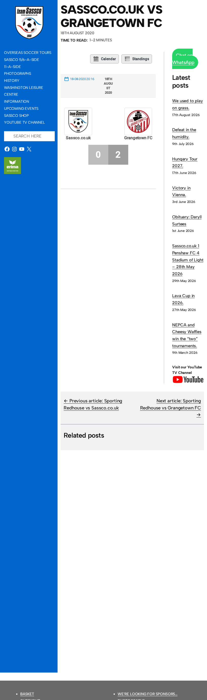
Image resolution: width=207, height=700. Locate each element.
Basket (27, 694)
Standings (140, 59)
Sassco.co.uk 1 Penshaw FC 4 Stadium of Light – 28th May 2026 (187, 259)
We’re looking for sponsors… (147, 694)
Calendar (108, 59)
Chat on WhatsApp (183, 58)
